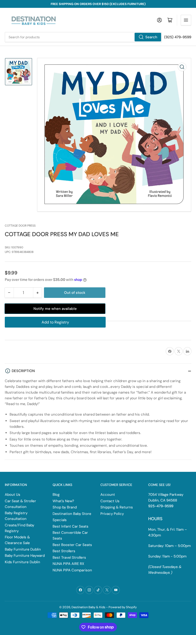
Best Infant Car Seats (70, 526)
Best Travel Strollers (69, 557)
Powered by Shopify (123, 607)
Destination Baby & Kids (88, 607)
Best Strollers (64, 551)
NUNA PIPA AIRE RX (68, 563)
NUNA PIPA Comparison (72, 570)
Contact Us (110, 501)
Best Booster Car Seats (72, 544)
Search (151, 37)
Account (107, 494)
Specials (60, 520)
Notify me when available (55, 308)
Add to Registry (55, 322)
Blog (56, 494)
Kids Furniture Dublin (22, 562)
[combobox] (83, 37)
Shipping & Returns (116, 507)
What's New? (63, 501)
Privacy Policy (112, 513)
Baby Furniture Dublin (23, 549)
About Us (12, 494)
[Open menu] (186, 20)
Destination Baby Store (72, 513)
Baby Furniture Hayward (25, 555)
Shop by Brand (65, 507)
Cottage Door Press (20, 226)
